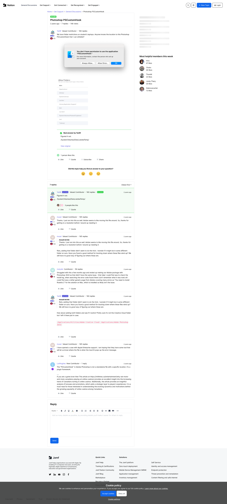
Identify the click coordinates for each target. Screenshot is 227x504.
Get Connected (60, 5)
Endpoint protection (159, 470)
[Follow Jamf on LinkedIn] (54, 474)
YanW (59, 31)
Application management (128, 474)
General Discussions (29, 5)
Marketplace (100, 478)
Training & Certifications (105, 466)
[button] (204, 5)
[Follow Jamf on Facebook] (68, 474)
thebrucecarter (152, 88)
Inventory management (128, 478)
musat (59, 217)
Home (49, 12)
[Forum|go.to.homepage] (9, 5)
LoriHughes (61, 363)
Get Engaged (93, 5)
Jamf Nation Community (105, 470)
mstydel (60, 269)
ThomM (149, 74)
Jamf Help (99, 462)
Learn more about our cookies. (156, 488)
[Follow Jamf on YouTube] (59, 474)
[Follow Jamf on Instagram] (64, 474)
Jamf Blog (99, 474)
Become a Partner (102, 481)
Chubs (148, 67)
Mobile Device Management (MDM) (132, 470)
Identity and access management (164, 466)
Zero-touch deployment (128, 466)
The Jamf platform (126, 462)
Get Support (44, 5)
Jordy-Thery (151, 81)
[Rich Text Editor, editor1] (90, 425)
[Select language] (193, 5)
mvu (147, 61)
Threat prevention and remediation (164, 474)
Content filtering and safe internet (164, 478)
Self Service (156, 462)
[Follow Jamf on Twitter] (50, 474)
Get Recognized (77, 5)
